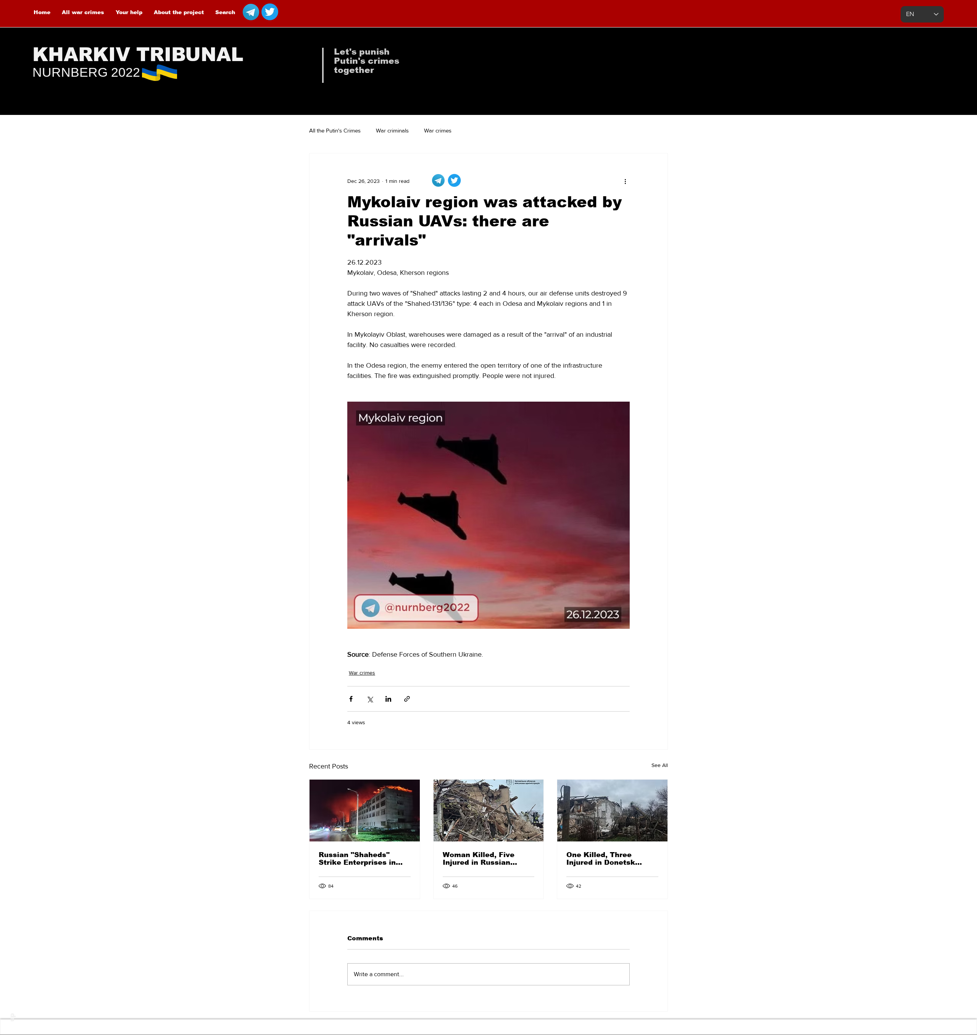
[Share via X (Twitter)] (369, 698)
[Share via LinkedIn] (388, 698)
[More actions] (625, 181)
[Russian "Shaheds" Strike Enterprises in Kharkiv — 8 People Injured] (365, 810)
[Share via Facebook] (351, 698)
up (12, 1017)
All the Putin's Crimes (335, 130)
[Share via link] (407, 698)
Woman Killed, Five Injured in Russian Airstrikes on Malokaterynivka (478, 858)
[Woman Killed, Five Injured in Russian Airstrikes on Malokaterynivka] (489, 810)
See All (659, 765)
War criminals (392, 130)
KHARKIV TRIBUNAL (137, 54)
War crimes (437, 130)
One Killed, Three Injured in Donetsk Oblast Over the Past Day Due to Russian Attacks (605, 858)
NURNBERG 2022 (86, 72)
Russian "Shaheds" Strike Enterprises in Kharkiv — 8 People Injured (357, 858)
